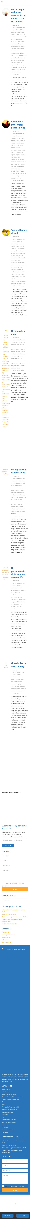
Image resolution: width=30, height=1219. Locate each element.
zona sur (19, 72)
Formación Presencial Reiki (10, 1206)
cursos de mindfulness (18, 342)
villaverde (13, 72)
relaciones (5, 1039)
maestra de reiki (19, 48)
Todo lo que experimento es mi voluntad (14, 1016)
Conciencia (5, 1032)
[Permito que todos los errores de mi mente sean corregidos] (6, 12)
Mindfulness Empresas (9, 1194)
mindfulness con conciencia (18, 55)
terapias (21, 65)
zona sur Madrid (20, 283)
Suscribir (7, 945)
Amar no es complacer (9, 1014)
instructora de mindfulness (18, 347)
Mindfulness (6, 1037)
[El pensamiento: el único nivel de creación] (6, 574)
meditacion (14, 53)
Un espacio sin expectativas (18, 471)
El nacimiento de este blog (18, 665)
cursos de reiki (15, 344)
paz (12, 267)
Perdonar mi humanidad (9, 1023)
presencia (13, 58)
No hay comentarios (18, 180)
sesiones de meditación (17, 60)
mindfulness (21, 53)
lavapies (20, 44)
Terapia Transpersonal (9, 1209)
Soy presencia (6, 1042)
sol (21, 62)
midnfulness (21, 595)
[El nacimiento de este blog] (6, 724)
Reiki (3, 1201)
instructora (14, 41)
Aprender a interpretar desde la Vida (18, 124)
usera (23, 69)
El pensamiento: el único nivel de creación (18, 573)
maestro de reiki (15, 51)
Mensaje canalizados (8, 1034)
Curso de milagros (7, 1212)
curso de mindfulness (18, 30)
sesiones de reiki (15, 62)
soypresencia (14, 65)
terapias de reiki (15, 67)
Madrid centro (20, 255)
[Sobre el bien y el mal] (6, 232)
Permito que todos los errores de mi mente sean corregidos (18, 15)
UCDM (22, 67)
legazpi (18, 155)
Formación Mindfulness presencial (12, 1196)
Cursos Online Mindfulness (10, 1199)
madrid (18, 46)
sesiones (22, 58)
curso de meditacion (18, 136)
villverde (22, 365)
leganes (13, 46)
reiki (18, 58)
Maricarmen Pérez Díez (18, 27)
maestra (13, 258)
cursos (17, 34)
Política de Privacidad (17, 983)
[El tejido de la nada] (6, 392)
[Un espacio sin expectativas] (6, 471)
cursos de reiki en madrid (18, 248)
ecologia (19, 39)
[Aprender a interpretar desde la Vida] (6, 124)
